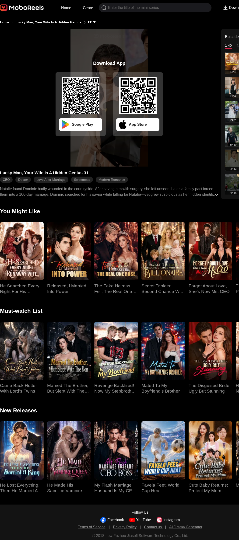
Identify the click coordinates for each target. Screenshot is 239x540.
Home (66, 8)
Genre (88, 8)
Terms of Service (91, 527)
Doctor (23, 179)
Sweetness (82, 179)
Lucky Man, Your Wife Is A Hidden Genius (48, 22)
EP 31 (92, 22)
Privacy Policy (125, 527)
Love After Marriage (51, 179)
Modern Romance (111, 179)
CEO (6, 179)
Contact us (153, 527)
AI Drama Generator (185, 527)
